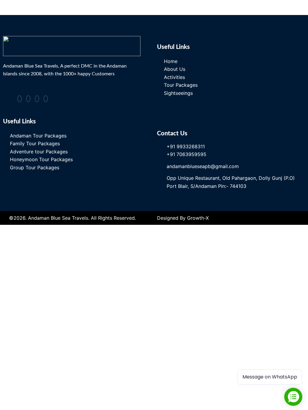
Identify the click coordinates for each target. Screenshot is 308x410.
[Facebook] (19, 98)
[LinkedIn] (46, 98)
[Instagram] (28, 98)
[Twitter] (37, 98)
